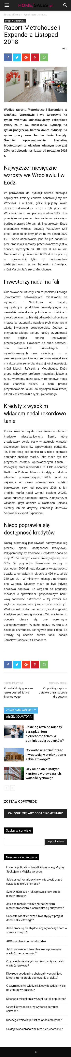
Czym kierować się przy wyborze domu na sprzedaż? (32, 1009)
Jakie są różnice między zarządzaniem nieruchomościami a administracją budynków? (35, 906)
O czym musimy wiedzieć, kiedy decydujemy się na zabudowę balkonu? (35, 987)
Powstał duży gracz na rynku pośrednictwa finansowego (18, 692)
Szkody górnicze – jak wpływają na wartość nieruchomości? (33, 893)
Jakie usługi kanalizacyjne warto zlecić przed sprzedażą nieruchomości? (34, 881)
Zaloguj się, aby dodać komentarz (35, 813)
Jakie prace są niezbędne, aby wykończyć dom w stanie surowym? (36, 930)
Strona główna (12, 14)
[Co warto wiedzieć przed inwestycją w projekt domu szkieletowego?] (14, 754)
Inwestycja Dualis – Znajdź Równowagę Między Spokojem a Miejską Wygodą (35, 869)
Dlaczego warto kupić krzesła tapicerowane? (34, 1020)
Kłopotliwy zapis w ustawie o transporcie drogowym (53, 692)
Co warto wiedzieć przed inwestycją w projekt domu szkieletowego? (46, 754)
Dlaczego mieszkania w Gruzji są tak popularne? (36, 998)
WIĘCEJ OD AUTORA (19, 716)
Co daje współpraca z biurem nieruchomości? (34, 1029)
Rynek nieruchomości (35, 14)
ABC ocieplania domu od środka (26, 941)
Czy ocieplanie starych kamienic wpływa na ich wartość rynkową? (43, 773)
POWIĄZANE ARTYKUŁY (21, 710)
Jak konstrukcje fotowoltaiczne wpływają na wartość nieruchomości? (34, 951)
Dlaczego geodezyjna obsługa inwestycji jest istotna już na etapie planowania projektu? (34, 975)
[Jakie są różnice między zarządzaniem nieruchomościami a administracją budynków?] (14, 731)
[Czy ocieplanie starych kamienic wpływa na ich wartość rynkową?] (14, 773)
